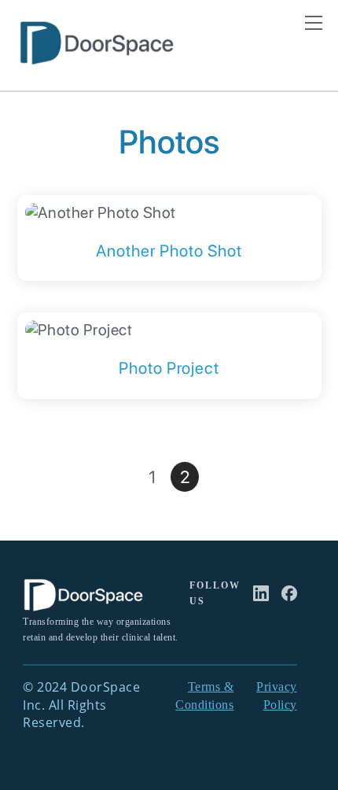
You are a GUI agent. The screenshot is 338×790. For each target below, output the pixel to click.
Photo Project (169, 368)
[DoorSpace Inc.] (96, 58)
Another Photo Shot (169, 250)
